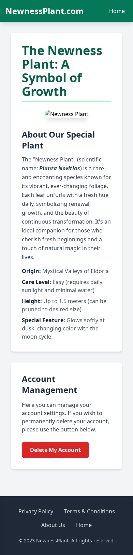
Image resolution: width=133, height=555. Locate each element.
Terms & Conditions (89, 511)
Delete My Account (55, 450)
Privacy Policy (35, 511)
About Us (53, 525)
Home (117, 11)
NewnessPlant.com (44, 10)
